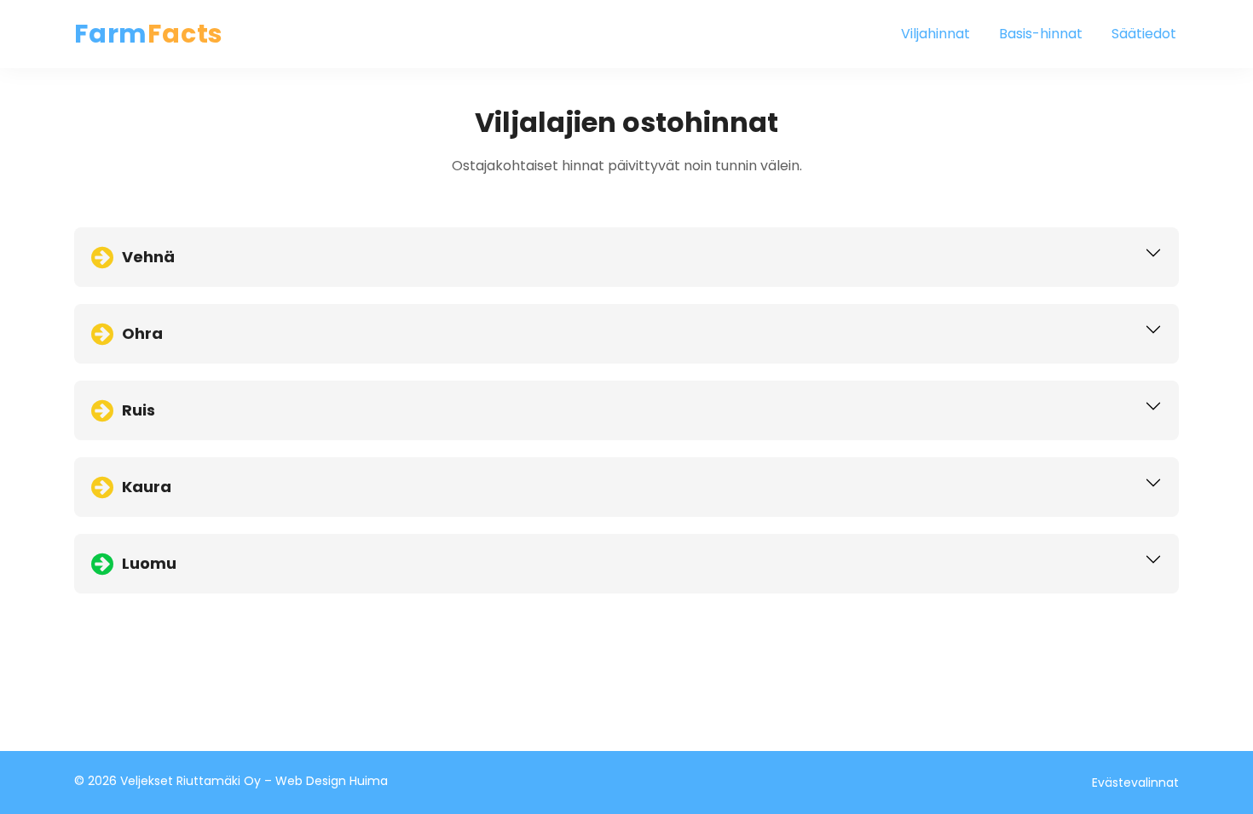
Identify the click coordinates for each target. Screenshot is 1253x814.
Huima (368, 780)
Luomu (149, 563)
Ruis (138, 410)
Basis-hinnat (1041, 33)
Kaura (146, 486)
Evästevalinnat (1135, 782)
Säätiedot (1144, 33)
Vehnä (148, 256)
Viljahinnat (935, 33)
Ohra (142, 333)
